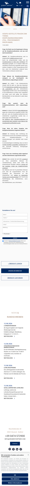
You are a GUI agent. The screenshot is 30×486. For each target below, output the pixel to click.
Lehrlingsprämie (10, 367)
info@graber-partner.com (15, 439)
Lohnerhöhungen (10, 325)
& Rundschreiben (15, 315)
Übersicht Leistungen (15, 278)
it (19, 5)
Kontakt (15, 443)
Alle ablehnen (15, 479)
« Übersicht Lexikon (15, 263)
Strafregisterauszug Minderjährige (11, 346)
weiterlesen (8, 336)
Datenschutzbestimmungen (14, 240)
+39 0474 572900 (15, 436)
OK (15, 475)
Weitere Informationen (15, 483)
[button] (28, 454)
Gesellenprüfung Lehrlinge (14, 388)
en (21, 5)
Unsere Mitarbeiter (15, 271)
